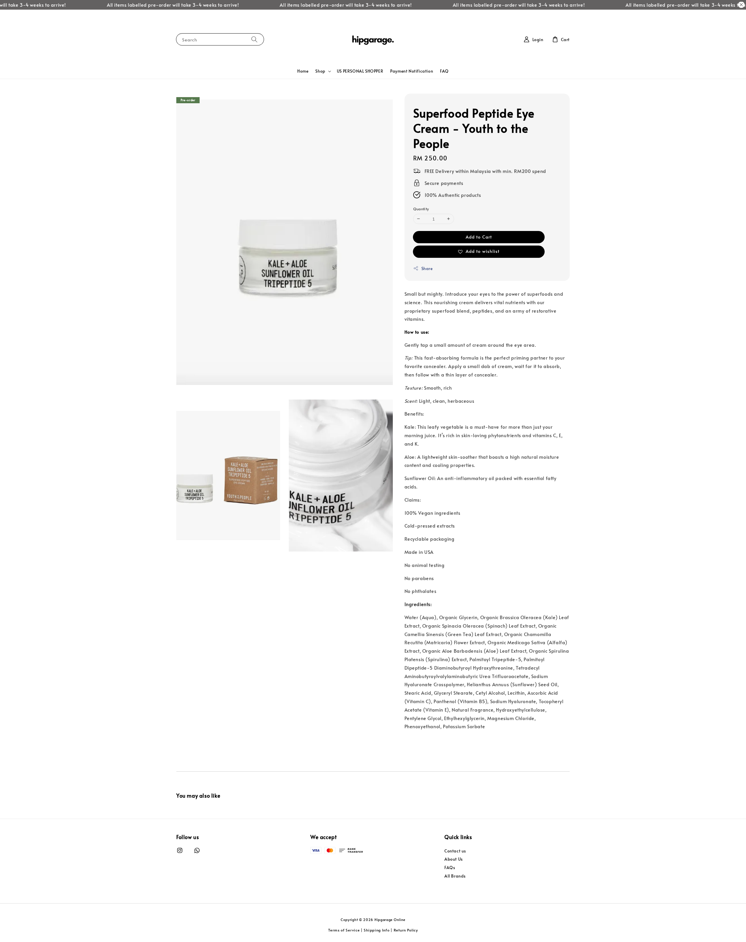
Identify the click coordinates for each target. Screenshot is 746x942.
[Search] (254, 39)
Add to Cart (479, 237)
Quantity (421, 208)
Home (302, 71)
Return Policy (406, 930)
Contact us (455, 851)
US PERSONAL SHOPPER (360, 71)
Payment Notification (411, 71)
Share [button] (427, 268)
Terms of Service (344, 930)
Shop (320, 71)
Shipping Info (376, 930)
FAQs (449, 867)
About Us (453, 859)
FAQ (444, 71)
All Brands (455, 876)
